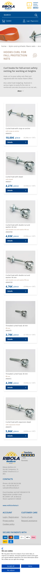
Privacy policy (8, 520)
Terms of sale (26, 517)
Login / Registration (11, 517)
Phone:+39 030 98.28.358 (12, 483)
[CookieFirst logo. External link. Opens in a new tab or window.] (2, 549)
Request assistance (29, 520)
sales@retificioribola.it (11, 488)
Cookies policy (8, 524)
